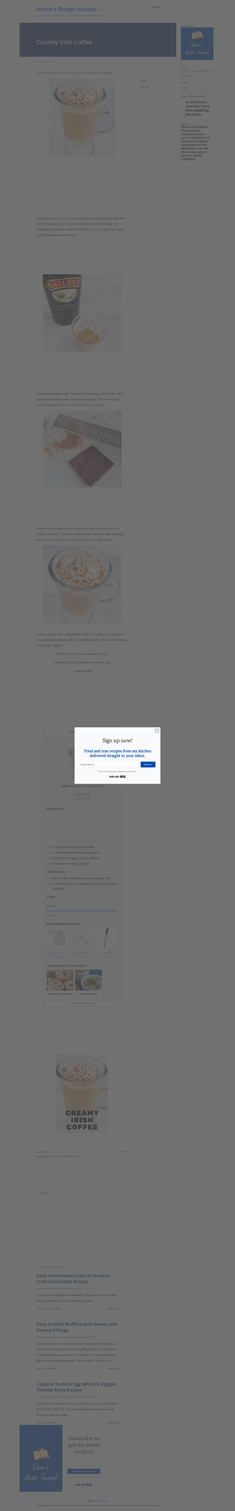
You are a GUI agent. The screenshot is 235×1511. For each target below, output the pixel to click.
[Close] (157, 730)
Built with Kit (117, 776)
